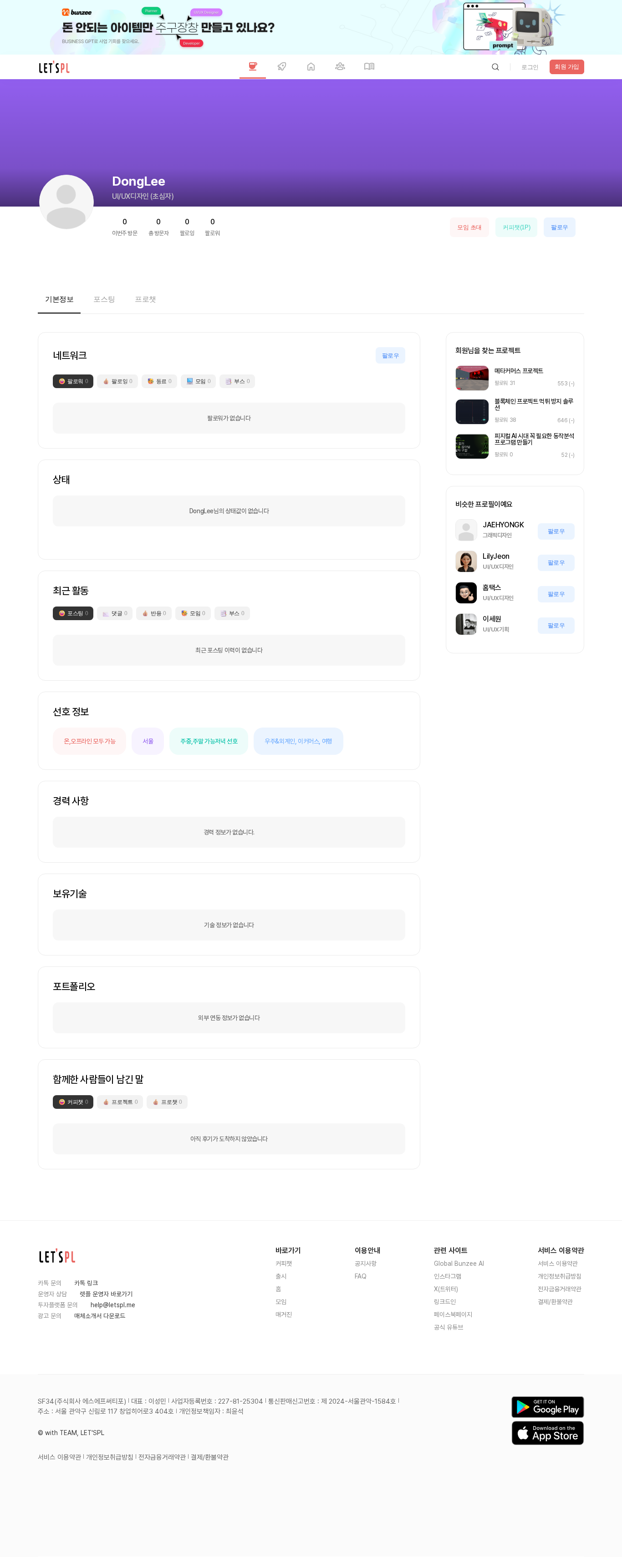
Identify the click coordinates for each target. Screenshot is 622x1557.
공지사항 (366, 1263)
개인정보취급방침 (559, 1276)
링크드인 (445, 1301)
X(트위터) (446, 1289)
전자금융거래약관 (559, 1289)
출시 (280, 1276)
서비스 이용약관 (558, 1263)
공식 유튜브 (448, 1327)
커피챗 (283, 1263)
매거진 (283, 1314)
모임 (280, 1301)
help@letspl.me (113, 1305)
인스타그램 (447, 1276)
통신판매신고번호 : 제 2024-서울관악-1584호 (332, 1401)
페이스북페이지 (453, 1314)
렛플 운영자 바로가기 (106, 1294)
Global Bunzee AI (459, 1263)
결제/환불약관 (555, 1301)
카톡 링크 (86, 1283)
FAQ (361, 1276)
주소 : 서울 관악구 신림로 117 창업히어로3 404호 (106, 1411)
